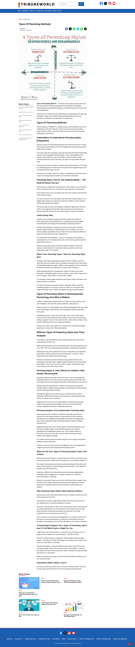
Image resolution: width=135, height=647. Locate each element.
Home (63, 639)
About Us (32, 11)
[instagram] (110, 4)
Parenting (25, 11)
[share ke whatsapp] (74, 30)
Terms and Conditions (120, 639)
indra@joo (22, 28)
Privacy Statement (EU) (87, 639)
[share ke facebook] (67, 30)
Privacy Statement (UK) (103, 639)
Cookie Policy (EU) (30, 639)
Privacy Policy (57, 11)
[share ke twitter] (71, 30)
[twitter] (106, 4)
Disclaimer (48, 11)
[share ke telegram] (78, 30)
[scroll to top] (129, 644)
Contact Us (39, 11)
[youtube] (114, 4)
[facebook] (102, 4)
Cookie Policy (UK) (44, 639)
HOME (19, 11)
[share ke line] (82, 30)
